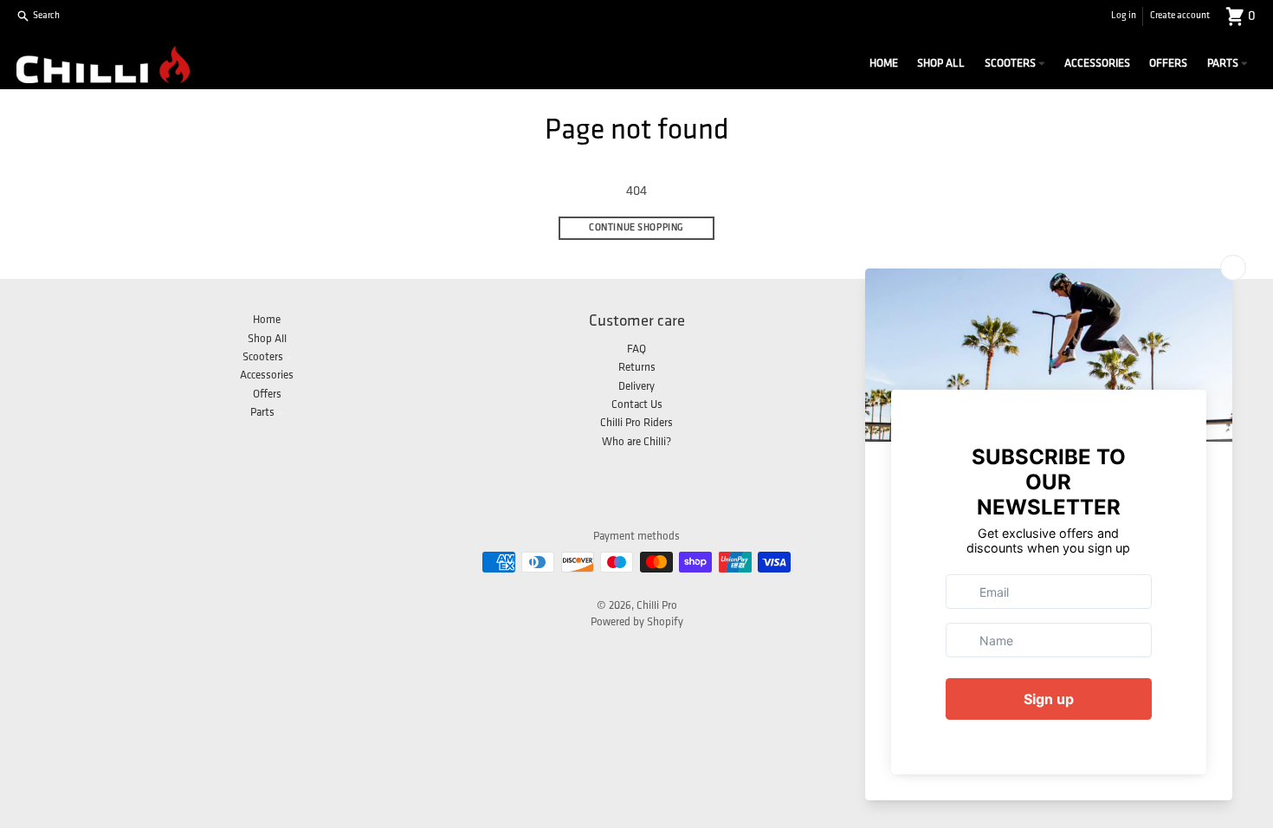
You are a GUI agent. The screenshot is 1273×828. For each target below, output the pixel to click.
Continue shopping (636, 228)
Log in (1123, 16)
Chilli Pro (656, 605)
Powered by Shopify (637, 622)
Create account (1180, 16)
